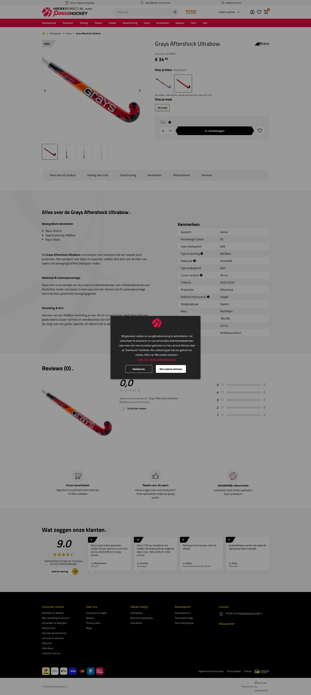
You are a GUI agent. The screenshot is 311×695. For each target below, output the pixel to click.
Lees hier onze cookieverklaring (157, 359)
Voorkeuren (138, 369)
